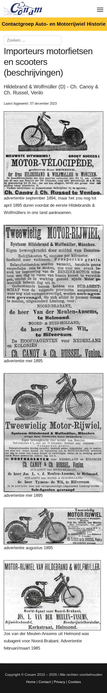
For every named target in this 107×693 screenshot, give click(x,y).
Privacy (59, 682)
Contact (45, 682)
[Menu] (100, 8)
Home (31, 682)
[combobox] (33, 40)
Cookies (74, 682)
